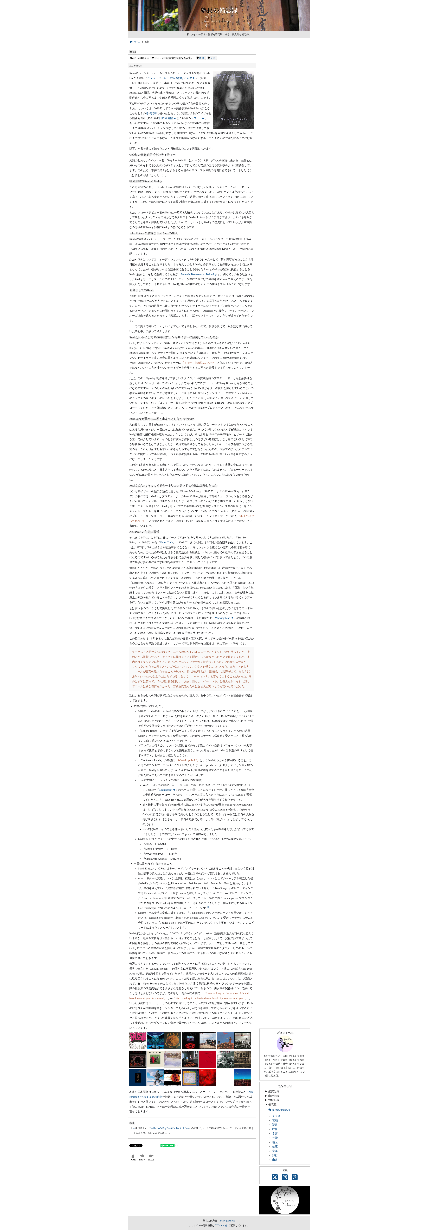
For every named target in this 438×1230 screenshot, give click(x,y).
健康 (275, 1146)
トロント (196, 118)
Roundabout (165, 789)
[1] (207, 906)
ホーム (137, 41)
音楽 (212, 57)
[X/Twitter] (275, 1177)
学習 (275, 1133)
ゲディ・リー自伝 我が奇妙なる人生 (169, 78)
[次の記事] (151, 1160)
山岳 (275, 1159)
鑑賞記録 (273, 1091)
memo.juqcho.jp (281, 1109)
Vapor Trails (166, 542)
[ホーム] (133, 1160)
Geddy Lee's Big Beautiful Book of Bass (169, 1128)
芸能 (275, 1137)
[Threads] (295, 1177)
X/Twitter (219, 1225)
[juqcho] (285, 1051)
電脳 (275, 1120)
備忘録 (272, 1104)
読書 (201, 57)
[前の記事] (142, 1160)
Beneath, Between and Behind (197, 274)
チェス (276, 1115)
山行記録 (273, 1095)
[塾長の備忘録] (219, 30)
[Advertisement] (192, 1190)
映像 (275, 1129)
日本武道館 (166, 118)
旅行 (275, 1155)
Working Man (222, 618)
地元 (275, 1142)
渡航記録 (273, 1100)
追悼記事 (151, 113)
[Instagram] (285, 1177)
